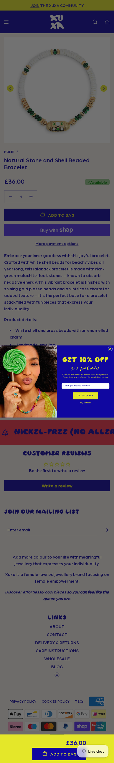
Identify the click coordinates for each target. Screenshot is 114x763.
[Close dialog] (110, 349)
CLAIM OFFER (85, 396)
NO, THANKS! (85, 403)
